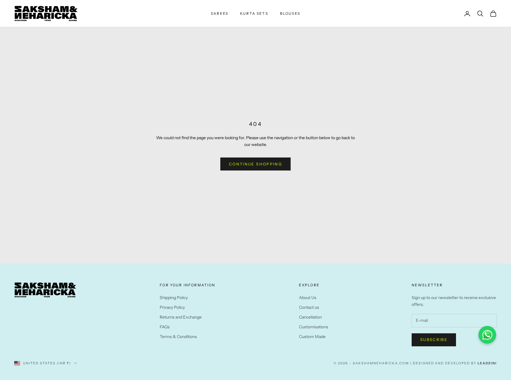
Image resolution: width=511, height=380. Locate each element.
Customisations (313, 326)
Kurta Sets (254, 13)
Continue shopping (255, 164)
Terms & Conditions (178, 336)
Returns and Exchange (181, 317)
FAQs (165, 326)
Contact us (309, 307)
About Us (307, 297)
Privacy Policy (172, 307)
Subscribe (433, 339)
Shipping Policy (174, 297)
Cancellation (310, 317)
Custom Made (312, 336)
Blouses (290, 13)
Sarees (219, 13)
